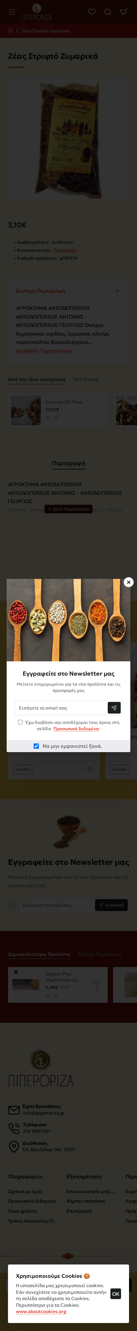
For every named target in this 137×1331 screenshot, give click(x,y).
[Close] (129, 582)
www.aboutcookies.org (41, 1311)
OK (115, 1294)
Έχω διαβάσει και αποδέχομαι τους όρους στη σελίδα (72, 726)
